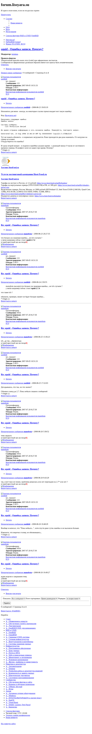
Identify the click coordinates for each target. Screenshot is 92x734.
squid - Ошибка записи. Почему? (22, 49)
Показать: (7, 598)
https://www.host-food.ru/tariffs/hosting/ (52, 183)
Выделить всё (10, 115)
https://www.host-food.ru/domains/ (48, 196)
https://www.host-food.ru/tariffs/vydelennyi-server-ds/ (21, 194)
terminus (15, 54)
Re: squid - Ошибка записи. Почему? (20, 225)
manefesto (5, 205)
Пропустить (6, 15)
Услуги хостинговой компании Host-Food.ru (24, 174)
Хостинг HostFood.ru (10, 167)
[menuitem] (16, 23)
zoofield (4, 79)
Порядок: (62, 598)
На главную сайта (8, 724)
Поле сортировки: (33, 598)
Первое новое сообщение (11, 73)
